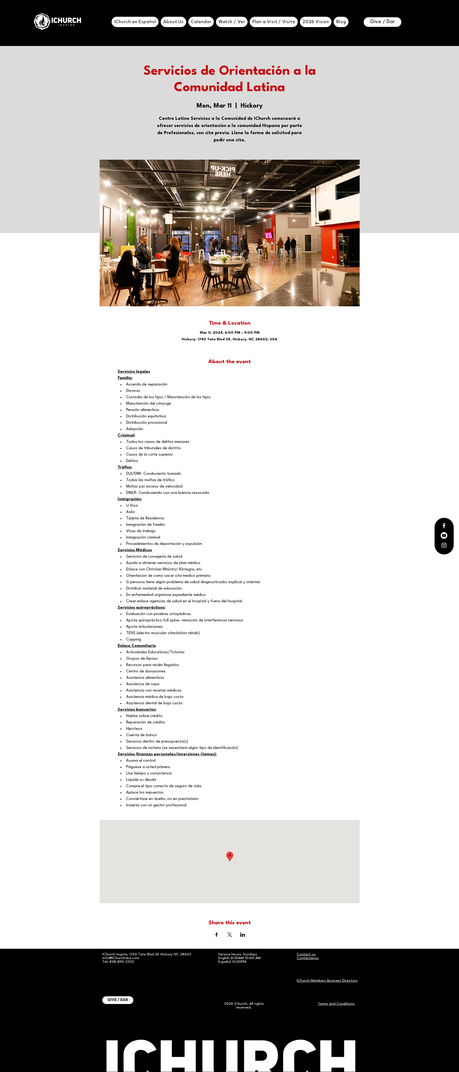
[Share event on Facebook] (216, 935)
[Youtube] (444, 535)
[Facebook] (444, 525)
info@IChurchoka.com (120, 958)
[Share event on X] (229, 935)
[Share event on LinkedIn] (242, 935)
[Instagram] (444, 545)
